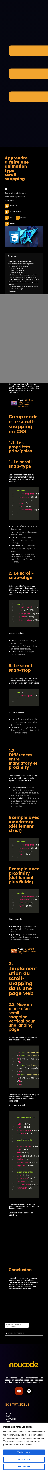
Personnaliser (24, 1459)
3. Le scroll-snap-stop (16, 273)
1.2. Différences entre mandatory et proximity (23, 275)
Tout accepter (24, 1452)
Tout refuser (24, 1467)
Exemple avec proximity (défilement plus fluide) (24, 279)
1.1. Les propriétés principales (18, 266)
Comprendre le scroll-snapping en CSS (21, 264)
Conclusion (12, 291)
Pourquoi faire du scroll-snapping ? (20, 261)
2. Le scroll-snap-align (17, 270)
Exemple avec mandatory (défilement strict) (23, 277)
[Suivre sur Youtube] (19, 1391)
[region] (24, 1447)
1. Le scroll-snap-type (16, 268)
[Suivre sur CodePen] (29, 1391)
